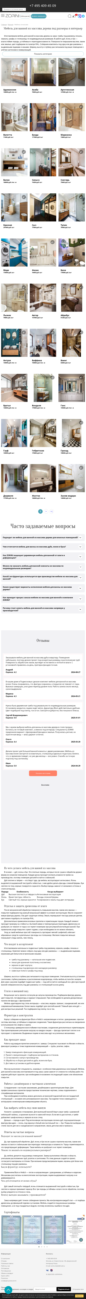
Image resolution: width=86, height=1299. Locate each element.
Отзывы (4, 1261)
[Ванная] (14, 72)
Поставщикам (6, 1271)
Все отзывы (45, 785)
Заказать (8, 96)
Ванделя (36, 405)
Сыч (34, 225)
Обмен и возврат (7, 1273)
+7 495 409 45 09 (43, 5)
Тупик (64, 225)
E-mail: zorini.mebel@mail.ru (55, 1266)
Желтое (36, 495)
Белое (6, 180)
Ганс (63, 405)
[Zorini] (12, 16)
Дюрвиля (8, 495)
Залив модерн (68, 495)
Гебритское (38, 450)
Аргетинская (67, 89)
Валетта (7, 134)
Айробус (65, 315)
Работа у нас (5, 1266)
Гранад (64, 450)
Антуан (7, 360)
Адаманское (9, 89)
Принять (79, 1296)
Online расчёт (25, 16)
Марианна (66, 134)
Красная (7, 225)
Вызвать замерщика (39, 16)
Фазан (35, 270)
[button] (39, 1247)
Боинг (64, 360)
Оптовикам (5, 1268)
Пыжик (7, 315)
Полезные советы (7, 1263)
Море (6, 270)
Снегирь (65, 180)
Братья (7, 405)
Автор (35, 315)
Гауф (6, 450)
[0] (74, 17)
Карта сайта (5, 1276)
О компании (5, 1258)
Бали (63, 270)
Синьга (36, 180)
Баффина (37, 360)
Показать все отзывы (43, 773)
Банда (35, 134)
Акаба (35, 89)
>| (52, 511)
